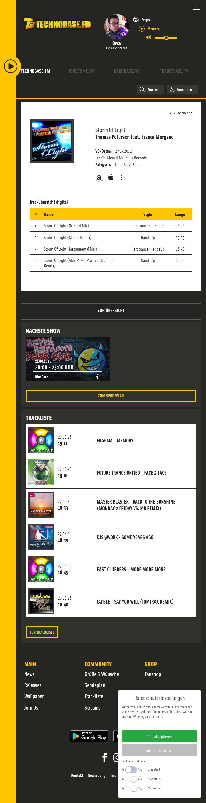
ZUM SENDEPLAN (111, 395)
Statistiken (154, 778)
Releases (32, 685)
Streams (92, 707)
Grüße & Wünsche (102, 674)
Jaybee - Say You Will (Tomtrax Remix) (135, 601)
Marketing (154, 788)
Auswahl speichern (159, 750)
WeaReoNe (184, 112)
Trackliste (94, 696)
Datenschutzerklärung (168, 724)
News (29, 674)
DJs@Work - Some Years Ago (125, 536)
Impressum (144, 724)
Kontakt (77, 775)
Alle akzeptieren (160, 736)
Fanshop (153, 674)
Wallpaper (34, 696)
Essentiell (154, 769)
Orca (116, 43)
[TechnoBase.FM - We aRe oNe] (57, 31)
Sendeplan (95, 685)
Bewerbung (97, 775)
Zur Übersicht (111, 310)
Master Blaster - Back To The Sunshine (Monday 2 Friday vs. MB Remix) (136, 504)
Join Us (31, 707)
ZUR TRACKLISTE (42, 632)
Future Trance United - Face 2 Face (132, 472)
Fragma (146, 19)
